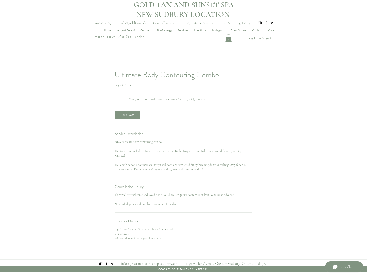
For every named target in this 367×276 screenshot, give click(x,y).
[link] (127, 115)
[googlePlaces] (272, 23)
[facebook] (266, 23)
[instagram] (260, 23)
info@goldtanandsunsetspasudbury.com (149, 23)
